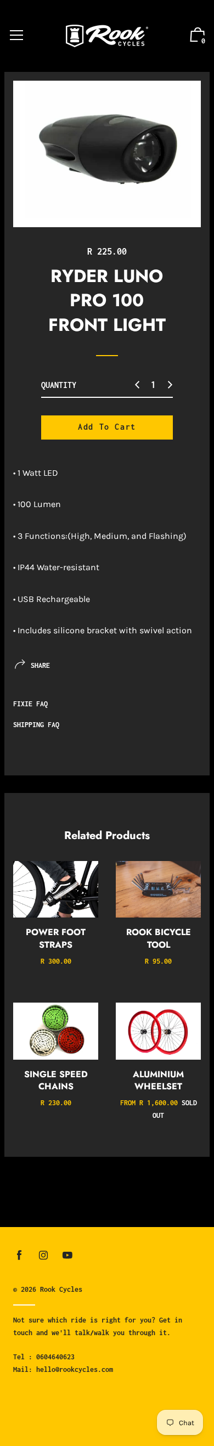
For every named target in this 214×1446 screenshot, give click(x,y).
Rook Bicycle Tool (158, 938)
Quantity (58, 385)
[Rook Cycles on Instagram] (43, 1255)
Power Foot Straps (56, 938)
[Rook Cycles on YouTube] (67, 1255)
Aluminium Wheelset (158, 1080)
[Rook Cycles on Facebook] (19, 1255)
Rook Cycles (61, 1289)
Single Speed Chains (56, 1080)
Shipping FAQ (36, 725)
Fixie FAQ (30, 704)
